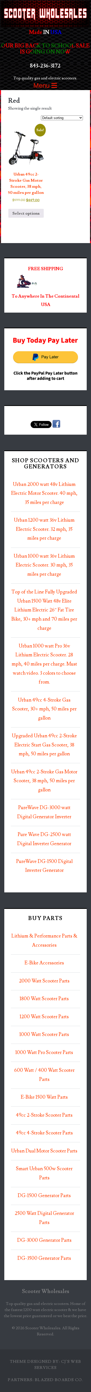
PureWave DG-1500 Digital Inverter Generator (44, 866)
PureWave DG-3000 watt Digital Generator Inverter (44, 812)
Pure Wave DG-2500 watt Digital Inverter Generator (44, 839)
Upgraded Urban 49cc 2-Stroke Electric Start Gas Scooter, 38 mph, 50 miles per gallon (44, 745)
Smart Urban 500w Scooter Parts (44, 1173)
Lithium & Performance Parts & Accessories (44, 940)
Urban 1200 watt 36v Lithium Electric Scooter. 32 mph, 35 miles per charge (44, 529)
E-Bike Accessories (44, 963)
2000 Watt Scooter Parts (44, 981)
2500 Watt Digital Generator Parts (44, 1218)
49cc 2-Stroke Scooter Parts (44, 1115)
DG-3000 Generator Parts (44, 1240)
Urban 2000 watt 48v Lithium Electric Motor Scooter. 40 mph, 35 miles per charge (44, 493)
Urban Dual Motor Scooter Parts (44, 1151)
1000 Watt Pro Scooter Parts (44, 1052)
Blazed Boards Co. (59, 1379)
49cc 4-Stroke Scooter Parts (44, 1133)
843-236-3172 (45, 65)
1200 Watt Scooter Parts (44, 1017)
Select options (26, 213)
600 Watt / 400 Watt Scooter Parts (44, 1075)
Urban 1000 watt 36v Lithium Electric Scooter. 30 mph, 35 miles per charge (44, 565)
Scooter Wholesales (45, 1291)
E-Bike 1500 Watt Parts (44, 1097)
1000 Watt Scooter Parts (44, 1034)
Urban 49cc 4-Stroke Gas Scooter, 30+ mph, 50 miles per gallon (44, 709)
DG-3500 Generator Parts (44, 1258)
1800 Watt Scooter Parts (44, 999)
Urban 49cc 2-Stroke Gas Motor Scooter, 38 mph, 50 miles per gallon (44, 781)
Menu (42, 85)
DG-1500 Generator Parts (44, 1196)
